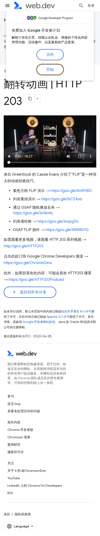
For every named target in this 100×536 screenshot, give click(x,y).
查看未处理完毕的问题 (23, 411)
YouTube (13, 478)
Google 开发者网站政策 (39, 322)
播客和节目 (15, 452)
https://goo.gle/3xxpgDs (57, 221)
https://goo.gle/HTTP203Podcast (36, 279)
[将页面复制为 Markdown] (30, 99)
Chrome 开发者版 (20, 430)
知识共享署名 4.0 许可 (76, 311)
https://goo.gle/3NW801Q (67, 230)
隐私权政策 (23, 514)
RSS (10, 493)
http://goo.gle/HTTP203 (23, 246)
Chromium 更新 (18, 437)
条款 (7, 514)
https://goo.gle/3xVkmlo (33, 213)
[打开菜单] (7, 5)
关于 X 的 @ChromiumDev (26, 471)
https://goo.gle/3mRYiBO (71, 190)
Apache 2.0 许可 (58, 317)
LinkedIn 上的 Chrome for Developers (34, 485)
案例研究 (13, 444)
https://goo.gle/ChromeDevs (28, 263)
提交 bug (13, 404)
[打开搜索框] (81, 5)
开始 (50, 69)
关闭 (50, 54)
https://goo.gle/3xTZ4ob (61, 199)
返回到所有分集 (30, 292)
